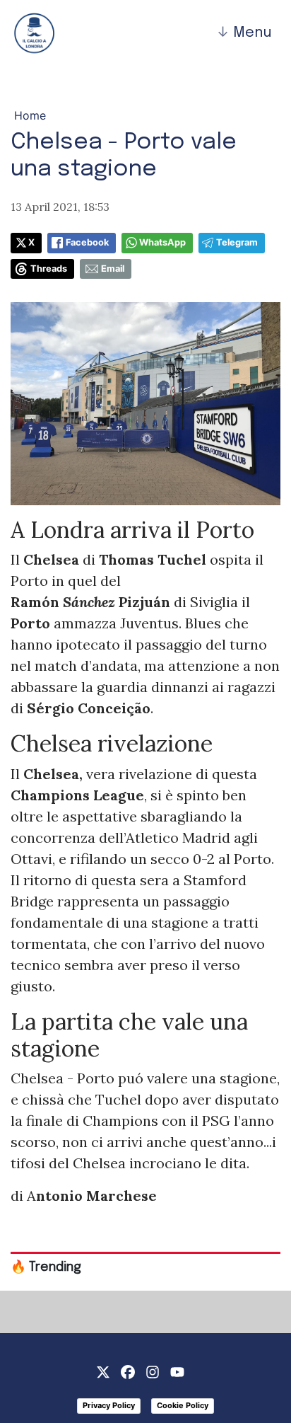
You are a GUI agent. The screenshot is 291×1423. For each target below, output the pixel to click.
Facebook (87, 242)
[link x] (103, 1370)
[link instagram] (153, 1370)
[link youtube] (177, 1370)
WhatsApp (162, 242)
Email (112, 268)
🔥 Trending (46, 1267)
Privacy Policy (109, 1405)
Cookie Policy (182, 1405)
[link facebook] (128, 1370)
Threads (48, 268)
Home (30, 115)
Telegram (237, 242)
